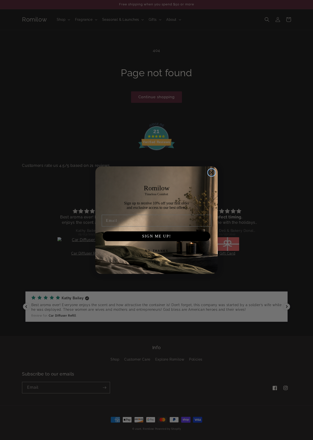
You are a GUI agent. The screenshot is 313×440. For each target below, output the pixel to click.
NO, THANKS (156, 251)
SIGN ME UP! (156, 236)
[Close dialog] (211, 172)
